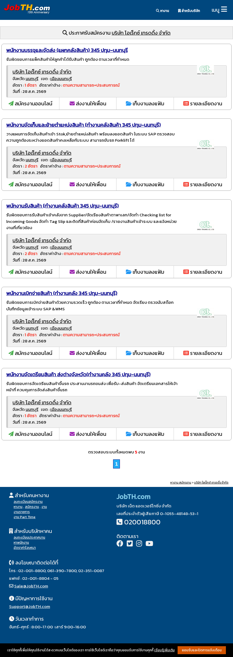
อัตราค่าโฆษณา (25, 547)
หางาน (164, 10)
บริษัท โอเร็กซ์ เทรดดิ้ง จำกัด (141, 33)
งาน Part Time (25, 517)
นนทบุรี (32, 78)
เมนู (215, 10)
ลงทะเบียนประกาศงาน (29, 537)
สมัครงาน (32, 506)
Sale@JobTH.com (31, 586)
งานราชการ (22, 511)
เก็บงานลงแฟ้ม (148, 103)
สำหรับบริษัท (190, 10)
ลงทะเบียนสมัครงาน (28, 501)
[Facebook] (119, 544)
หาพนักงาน (21, 542)
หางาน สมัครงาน (180, 482)
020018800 (142, 522)
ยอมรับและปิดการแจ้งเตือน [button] (202, 650)
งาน (44, 506)
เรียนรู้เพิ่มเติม (164, 650)
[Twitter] (130, 544)
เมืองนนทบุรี (61, 78)
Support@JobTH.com (29, 606)
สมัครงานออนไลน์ (33, 103)
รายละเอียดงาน (205, 103)
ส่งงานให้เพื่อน (90, 103)
